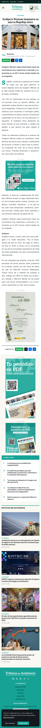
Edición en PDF (20, 687)
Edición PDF (5, 1)
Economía (20, 15)
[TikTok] (24, 679)
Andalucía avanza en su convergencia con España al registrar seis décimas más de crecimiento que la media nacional (20, 542)
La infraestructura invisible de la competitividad (19, 464)
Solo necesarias (10, 723)
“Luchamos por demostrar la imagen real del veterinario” (22, 481)
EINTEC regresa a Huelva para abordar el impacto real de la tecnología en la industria (20, 580)
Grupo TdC (20, 696)
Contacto (20, 1)
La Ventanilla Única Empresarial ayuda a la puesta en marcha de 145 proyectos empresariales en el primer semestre (18, 657)
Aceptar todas (23, 723)
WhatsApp (6, 60)
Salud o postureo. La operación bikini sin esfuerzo (22, 498)
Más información (8, 717)
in (20, 60)
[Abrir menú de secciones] (3, 7)
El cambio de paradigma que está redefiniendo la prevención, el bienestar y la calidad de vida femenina (22, 473)
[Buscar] (38, 1)
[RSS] (28, 679)
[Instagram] (20, 679)
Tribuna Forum (20, 699)
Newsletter (13, 1)
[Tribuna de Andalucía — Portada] (17, 8)
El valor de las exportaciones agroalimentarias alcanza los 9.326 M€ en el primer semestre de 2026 (19, 618)
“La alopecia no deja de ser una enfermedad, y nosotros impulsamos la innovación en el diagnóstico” (21, 490)
